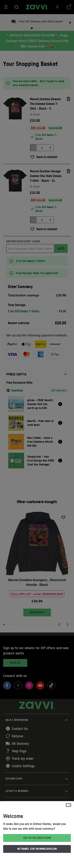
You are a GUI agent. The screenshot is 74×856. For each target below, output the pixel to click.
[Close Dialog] (68, 805)
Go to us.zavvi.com (37, 837)
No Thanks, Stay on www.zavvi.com (37, 848)
